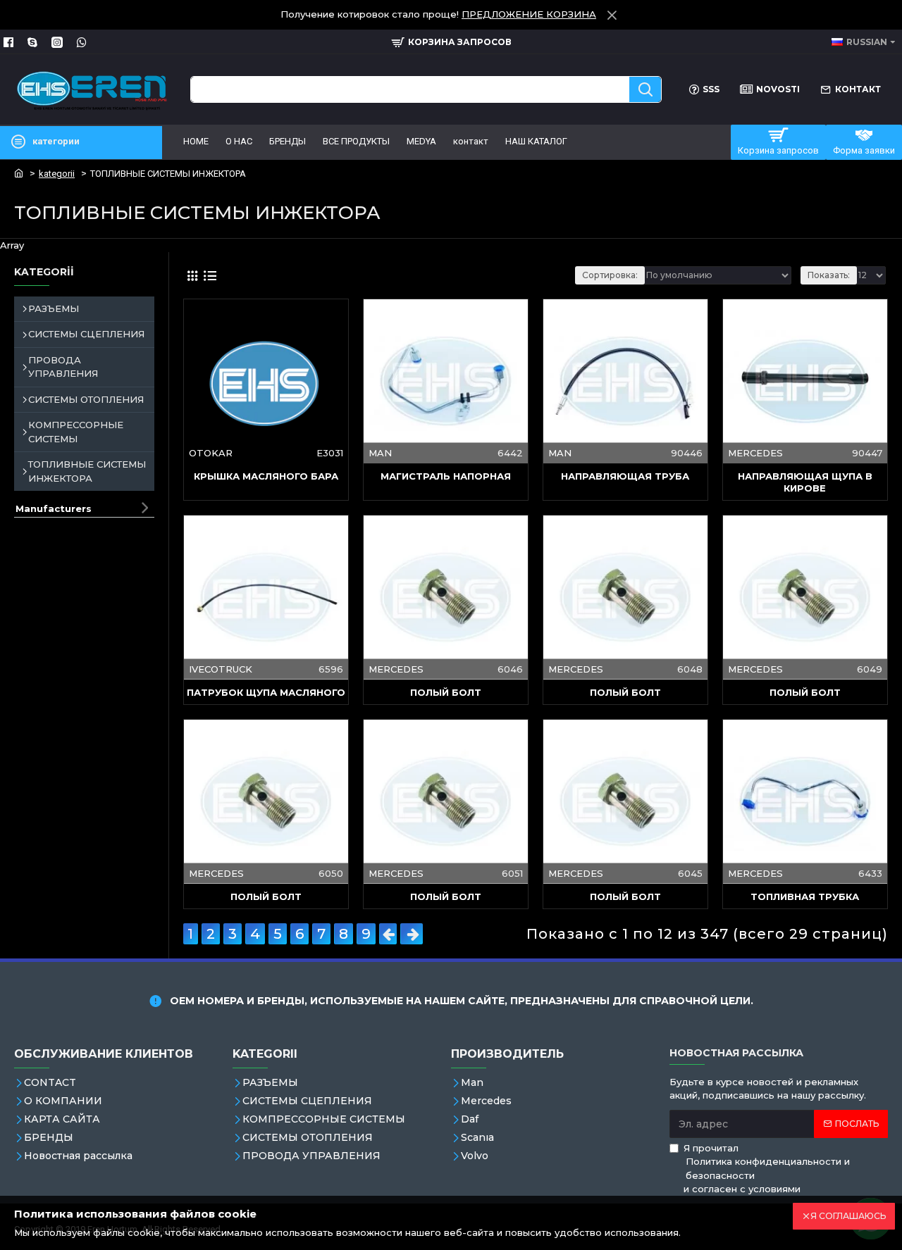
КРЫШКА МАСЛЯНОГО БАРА (266, 476)
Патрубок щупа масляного (266, 692)
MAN (380, 452)
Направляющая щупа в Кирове (805, 482)
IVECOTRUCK (220, 668)
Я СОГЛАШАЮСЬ (848, 1216)
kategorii (57, 173)
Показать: (829, 275)
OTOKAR (211, 452)
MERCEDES (755, 452)
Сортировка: (610, 275)
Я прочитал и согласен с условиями (767, 1168)
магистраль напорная (446, 476)
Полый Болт (445, 692)
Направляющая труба (625, 476)
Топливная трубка (804, 896)
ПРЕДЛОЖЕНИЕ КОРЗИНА (529, 14)
